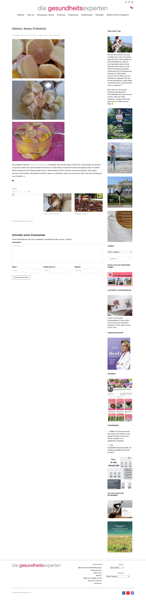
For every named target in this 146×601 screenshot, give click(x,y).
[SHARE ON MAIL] (28, 191)
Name (14, 267)
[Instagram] (132, 2)
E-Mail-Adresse (49, 267)
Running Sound (81, 214)
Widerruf (99, 575)
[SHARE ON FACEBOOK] (17, 191)
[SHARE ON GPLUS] (21, 191)
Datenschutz (97, 573)
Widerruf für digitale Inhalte (92, 578)
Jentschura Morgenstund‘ (39, 165)
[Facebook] (126, 2)
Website (78, 267)
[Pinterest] (129, 2)
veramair (17, 35)
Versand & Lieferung (95, 580)
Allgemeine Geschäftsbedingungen (90, 567)
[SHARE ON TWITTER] (13, 191)
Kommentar (17, 242)
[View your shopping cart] (132, 8)
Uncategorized (55, 35)
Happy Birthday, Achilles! (22, 221)
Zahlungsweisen (96, 570)
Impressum (98, 583)
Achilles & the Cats (51, 214)
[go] (129, 258)
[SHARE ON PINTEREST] (25, 191)
